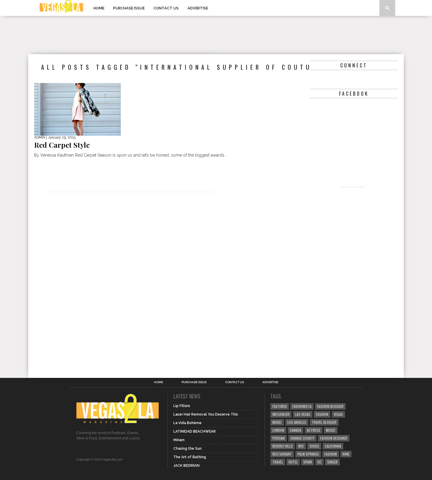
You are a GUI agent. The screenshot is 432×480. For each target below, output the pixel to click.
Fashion (322, 414)
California (333, 446)
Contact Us (166, 8)
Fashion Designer (333, 438)
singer (332, 461)
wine (345, 453)
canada (295, 430)
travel (277, 461)
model (277, 422)
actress (313, 430)
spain (307, 461)
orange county (302, 438)
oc (319, 461)
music (330, 430)
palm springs (308, 453)
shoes (314, 446)
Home (98, 8)
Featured (279, 406)
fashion (330, 453)
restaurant (282, 453)
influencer (280, 414)
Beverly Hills (282, 446)
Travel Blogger (324, 422)
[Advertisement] (216, 35)
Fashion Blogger (330, 406)
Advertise (197, 8)
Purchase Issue (129, 8)
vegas (338, 414)
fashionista (302, 406)
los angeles (296, 422)
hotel (293, 461)
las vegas (302, 414)
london (278, 430)
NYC (301, 446)
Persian (278, 438)
